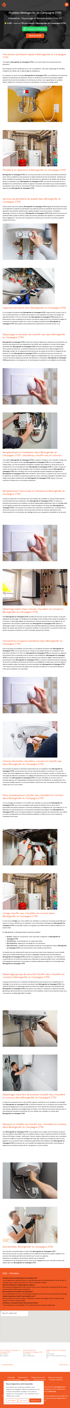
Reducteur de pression (55, 1377)
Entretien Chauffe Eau (56, 1380)
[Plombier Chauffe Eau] (4, 4)
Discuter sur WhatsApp (36, 29)
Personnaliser (12, 1400)
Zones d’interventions (14, 1380)
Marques (27, 1380)
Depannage (11, 1377)
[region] (24, 1392)
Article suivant (64, 1365)
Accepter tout (35, 1400)
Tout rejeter (23, 1400)
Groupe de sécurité (39, 1380)
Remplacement (23, 1377)
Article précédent (6, 1365)
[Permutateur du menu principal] (67, 5)
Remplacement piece (38, 1377)
